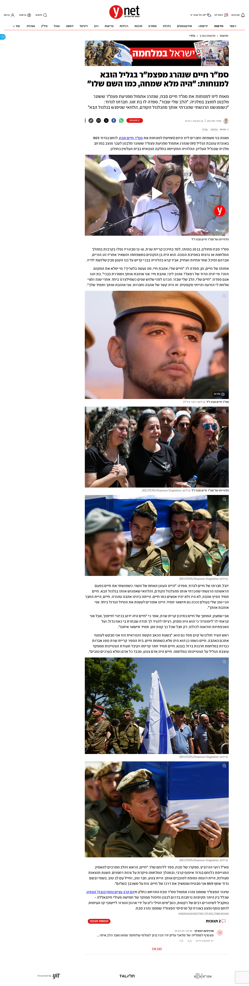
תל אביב (197, 15)
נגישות (22, 15)
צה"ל (204, 130)
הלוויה (214, 130)
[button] (191, 15)
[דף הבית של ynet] (124, 19)
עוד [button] (18, 26)
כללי (192, 36)
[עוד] (85, 120)
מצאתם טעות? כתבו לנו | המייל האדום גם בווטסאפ (203, 913)
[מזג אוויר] (209, 16)
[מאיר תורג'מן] (225, 121)
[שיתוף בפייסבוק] (113, 120)
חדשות (224, 36)
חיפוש (39, 15)
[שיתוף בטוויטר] (106, 120)
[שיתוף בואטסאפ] (121, 120)
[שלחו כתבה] (98, 120)
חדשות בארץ (207, 36)
